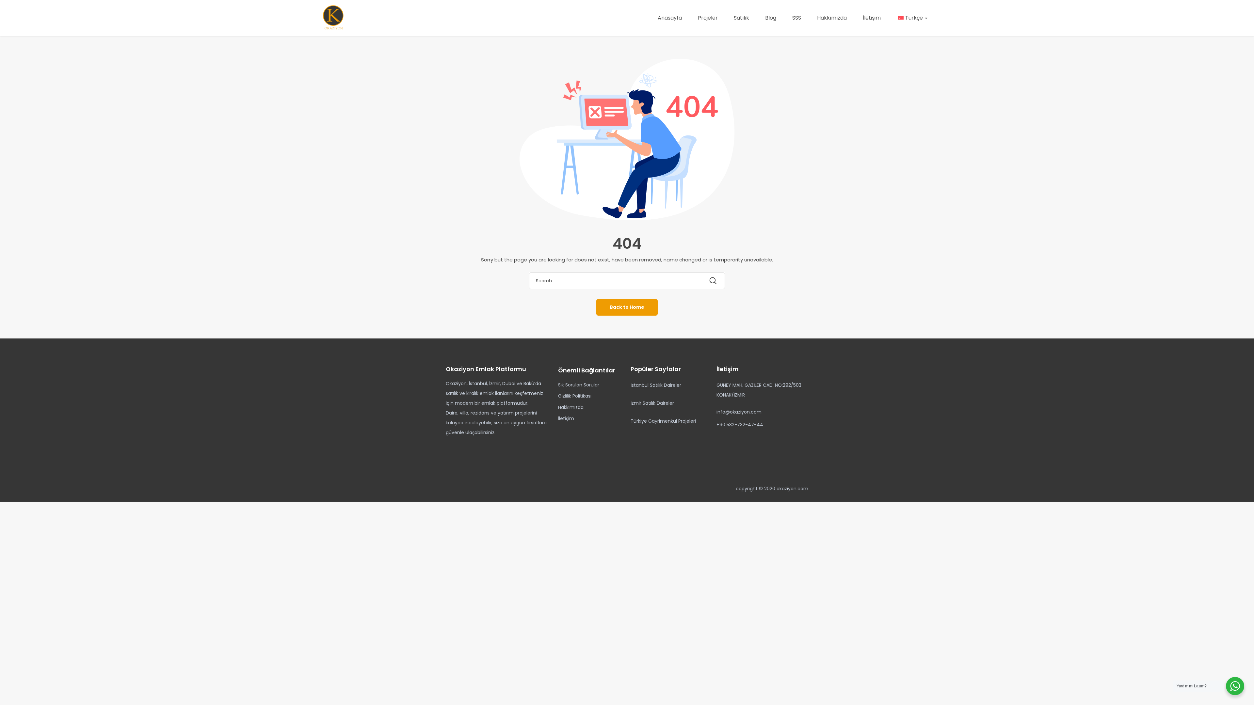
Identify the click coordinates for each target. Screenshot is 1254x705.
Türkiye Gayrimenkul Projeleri (663, 421)
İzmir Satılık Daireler (652, 403)
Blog (770, 18)
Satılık (741, 18)
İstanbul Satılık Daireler (656, 385)
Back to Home (627, 307)
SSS (796, 18)
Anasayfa (670, 18)
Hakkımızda (832, 18)
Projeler (708, 18)
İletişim (872, 18)
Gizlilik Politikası (574, 396)
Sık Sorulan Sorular (578, 385)
